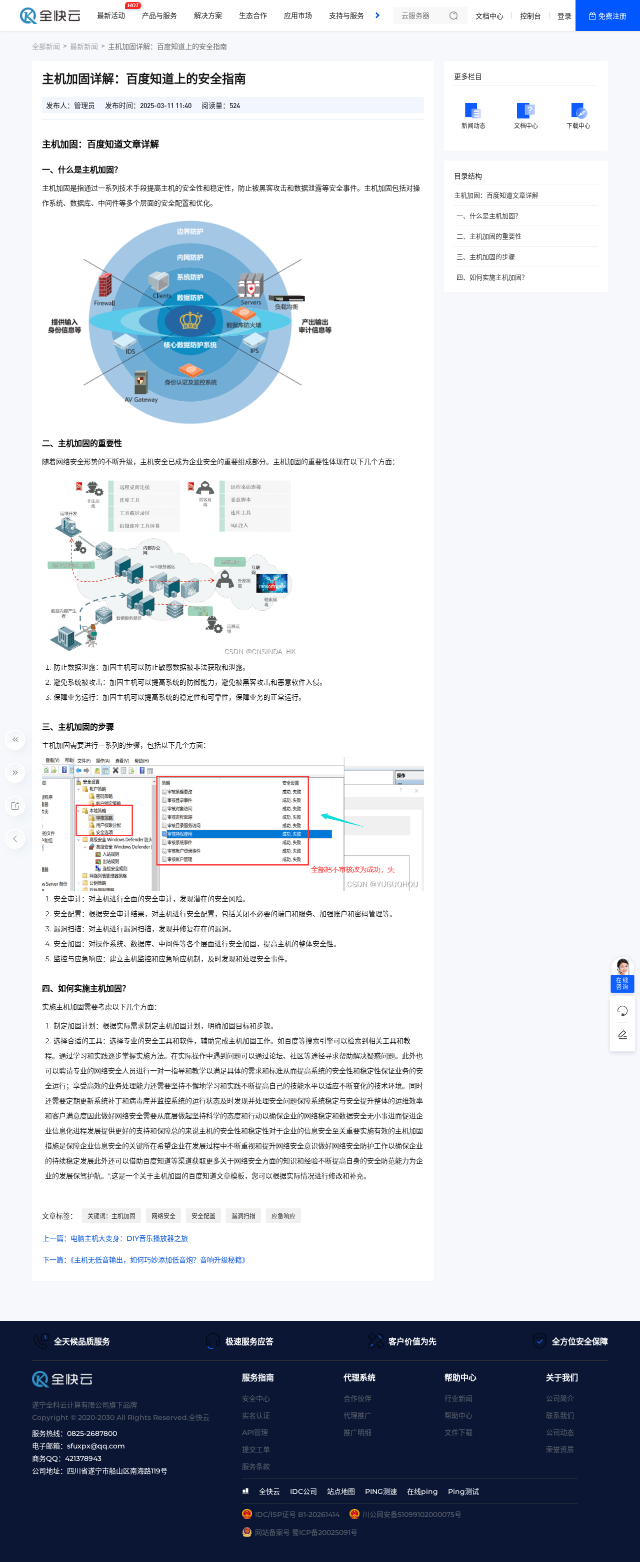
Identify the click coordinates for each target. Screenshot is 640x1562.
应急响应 (284, 1216)
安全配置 (204, 1216)
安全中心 (256, 1398)
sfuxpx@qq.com (96, 1445)
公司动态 (560, 1432)
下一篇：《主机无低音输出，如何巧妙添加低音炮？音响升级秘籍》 (145, 1259)
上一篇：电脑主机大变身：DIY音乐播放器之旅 (115, 1238)
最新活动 (113, 11)
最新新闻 (84, 46)
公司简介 (560, 1398)
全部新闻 (46, 46)
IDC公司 (303, 1491)
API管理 (255, 1432)
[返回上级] (15, 839)
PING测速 (381, 1491)
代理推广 (358, 1415)
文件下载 (458, 1432)
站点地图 (341, 1491)
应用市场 (298, 15)
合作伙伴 (358, 1398)
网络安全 (164, 1216)
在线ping (422, 1491)
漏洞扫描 (244, 1216)
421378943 (83, 1458)
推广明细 (358, 1432)
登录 (565, 16)
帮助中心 (458, 1415)
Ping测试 (463, 1491)
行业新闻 (458, 1398)
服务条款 (256, 1466)
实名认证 (256, 1415)
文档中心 (490, 16)
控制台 (530, 16)
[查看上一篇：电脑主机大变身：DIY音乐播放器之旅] (15, 740)
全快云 (269, 1491)
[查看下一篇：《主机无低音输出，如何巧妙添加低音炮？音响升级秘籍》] (15, 773)
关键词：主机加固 (112, 1216)
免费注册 (612, 16)
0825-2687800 (92, 1433)
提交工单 (256, 1449)
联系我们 (560, 1415)
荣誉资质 (560, 1449)
